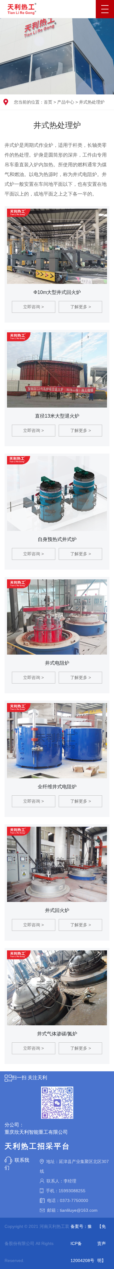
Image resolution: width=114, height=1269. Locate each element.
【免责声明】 (101, 1243)
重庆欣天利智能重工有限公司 (36, 1132)
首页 (48, 102)
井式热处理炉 (92, 102)
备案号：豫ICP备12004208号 (82, 1243)
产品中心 (65, 102)
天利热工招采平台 (37, 1146)
